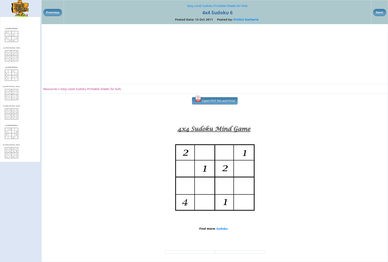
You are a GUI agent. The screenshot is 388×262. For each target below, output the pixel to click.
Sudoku (222, 228)
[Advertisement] (215, 54)
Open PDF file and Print (218, 101)
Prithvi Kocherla (246, 19)
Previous (52, 12)
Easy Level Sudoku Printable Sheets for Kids (217, 6)
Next (379, 12)
